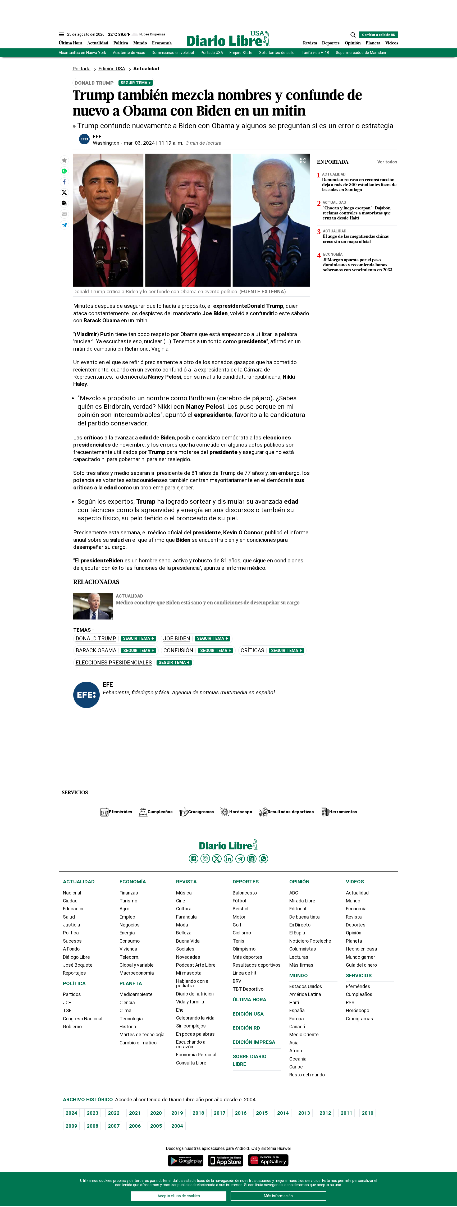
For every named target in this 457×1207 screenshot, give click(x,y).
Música (184, 893)
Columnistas (302, 949)
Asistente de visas (129, 53)
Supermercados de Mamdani (361, 53)
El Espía (297, 932)
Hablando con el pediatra (192, 984)
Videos (391, 43)
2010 (367, 1113)
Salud (69, 917)
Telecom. (129, 957)
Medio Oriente (304, 1034)
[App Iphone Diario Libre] (225, 1160)
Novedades (188, 957)
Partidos (72, 994)
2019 (177, 1113)
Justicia (71, 925)
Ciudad (70, 900)
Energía (127, 932)
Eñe (180, 1010)
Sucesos (72, 941)
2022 (114, 1113)
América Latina (305, 994)
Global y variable (137, 965)
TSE (67, 1010)
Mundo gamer (360, 957)
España (297, 1010)
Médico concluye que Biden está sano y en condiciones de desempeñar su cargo (208, 603)
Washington (106, 143)
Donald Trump (96, 638)
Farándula (186, 917)
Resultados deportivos (257, 965)
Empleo (127, 917)
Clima (125, 1010)
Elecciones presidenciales (114, 663)
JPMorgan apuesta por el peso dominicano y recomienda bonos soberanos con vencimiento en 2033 (357, 265)
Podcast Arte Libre (196, 965)
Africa (295, 1050)
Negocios (130, 925)
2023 (92, 1113)
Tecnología (131, 1018)
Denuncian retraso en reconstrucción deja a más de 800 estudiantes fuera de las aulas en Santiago (359, 185)
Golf (237, 925)
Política (120, 43)
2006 (135, 1126)
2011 (346, 1113)
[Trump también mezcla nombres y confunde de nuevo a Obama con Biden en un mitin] (64, 170)
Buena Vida (188, 941)
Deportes (331, 43)
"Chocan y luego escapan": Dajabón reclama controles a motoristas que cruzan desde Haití (357, 213)
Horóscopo (357, 1010)
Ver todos (387, 161)
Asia (294, 1042)
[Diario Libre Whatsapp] (263, 858)
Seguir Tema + (136, 82)
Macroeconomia (137, 973)
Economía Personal (196, 1054)
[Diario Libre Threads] (252, 858)
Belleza (183, 932)
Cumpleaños (359, 994)
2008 (92, 1126)
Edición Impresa (254, 1042)
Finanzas (129, 893)
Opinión (353, 43)
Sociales (185, 949)
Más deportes (247, 957)
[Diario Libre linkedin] (228, 858)
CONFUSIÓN (178, 650)
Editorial (297, 908)
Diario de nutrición (195, 994)
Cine (180, 900)
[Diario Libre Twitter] (217, 858)
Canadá (297, 1026)
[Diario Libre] (228, 38)
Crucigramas (359, 1018)
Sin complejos (191, 1026)
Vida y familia (190, 1001)
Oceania (298, 1059)
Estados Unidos (305, 986)
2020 (156, 1113)
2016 (240, 1113)
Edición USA (111, 69)
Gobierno (72, 1026)
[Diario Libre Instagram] (205, 858)
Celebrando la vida (195, 1018)
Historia (128, 1026)
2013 (304, 1113)
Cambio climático (138, 1042)
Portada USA (212, 53)
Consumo (130, 941)
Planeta (373, 43)
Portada (81, 69)
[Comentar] (64, 203)
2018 (198, 1113)
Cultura (183, 908)
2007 (114, 1126)
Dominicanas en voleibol (173, 53)
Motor (239, 917)
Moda (182, 925)
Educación (74, 908)
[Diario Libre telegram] (240, 858)
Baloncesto (245, 893)
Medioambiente (136, 994)
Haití (294, 1002)
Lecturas (298, 957)
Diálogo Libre (76, 957)
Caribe (296, 1067)
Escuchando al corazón (191, 1044)
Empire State (241, 53)
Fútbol (239, 900)
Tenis (238, 941)
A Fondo (71, 949)
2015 (262, 1113)
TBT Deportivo (248, 989)
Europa (296, 1018)
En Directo (299, 925)
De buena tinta (304, 917)
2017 (219, 1113)
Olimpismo (244, 949)
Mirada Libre (302, 900)
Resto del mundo (307, 1074)
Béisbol (240, 908)
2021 (135, 1113)
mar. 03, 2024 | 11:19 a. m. (153, 143)
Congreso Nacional (82, 1018)
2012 (325, 1113)
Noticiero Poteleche (310, 941)
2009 (71, 1126)
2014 (283, 1113)
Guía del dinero (361, 965)
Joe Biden (176, 638)
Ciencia (127, 1002)
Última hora (249, 1000)
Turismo (128, 900)
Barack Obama (96, 650)
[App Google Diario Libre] (186, 1160)
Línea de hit (245, 973)
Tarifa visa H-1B (315, 53)
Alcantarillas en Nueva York (82, 53)
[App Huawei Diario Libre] (268, 1160)
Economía (162, 43)
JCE (67, 1002)
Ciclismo (242, 932)
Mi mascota (189, 973)
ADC (293, 893)
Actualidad (97, 43)
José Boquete (78, 965)
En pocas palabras (195, 1034)
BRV (237, 981)
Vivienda (128, 949)
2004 (177, 1126)
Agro (124, 908)
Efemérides (358, 986)
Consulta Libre (191, 1063)
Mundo (140, 43)
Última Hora (70, 43)
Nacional (72, 893)
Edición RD (246, 1028)
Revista (310, 43)
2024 (71, 1113)
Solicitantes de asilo (277, 53)
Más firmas (301, 965)
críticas (252, 650)
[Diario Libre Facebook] (193, 859)
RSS (350, 1002)
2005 (156, 1126)
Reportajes (74, 973)
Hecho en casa (361, 949)
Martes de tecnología (142, 1034)
